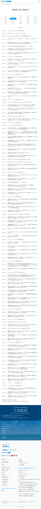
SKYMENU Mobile (5, 479)
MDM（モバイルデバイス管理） (6, 426)
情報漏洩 (3, 430)
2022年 (35, 16)
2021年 (5, 18)
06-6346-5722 (22, 411)
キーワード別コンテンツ (6, 424)
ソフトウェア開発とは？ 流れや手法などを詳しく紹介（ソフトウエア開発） (29, 480)
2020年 (13, 18)
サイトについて (14, 501)
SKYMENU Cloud (6, 477)
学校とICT (3, 490)
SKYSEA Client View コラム (23, 473)
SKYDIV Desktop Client (5, 467)
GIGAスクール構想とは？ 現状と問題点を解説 (25, 487)
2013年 (28, 21)
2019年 (20, 18)
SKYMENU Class (5, 482)
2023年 (28, 16)
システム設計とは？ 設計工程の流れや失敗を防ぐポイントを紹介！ (28, 483)
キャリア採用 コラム (22, 477)
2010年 (13, 23)
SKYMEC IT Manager (6, 470)
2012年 (35, 21)
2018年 (28, 18)
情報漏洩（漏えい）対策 (5, 428)
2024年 (20, 16)
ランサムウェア (4, 435)
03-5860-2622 (22, 409)
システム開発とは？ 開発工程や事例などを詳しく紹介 (27, 482)
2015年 (13, 21)
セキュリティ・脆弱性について (30, 501)
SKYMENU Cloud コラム (22, 475)
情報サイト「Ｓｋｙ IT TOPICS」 (23, 470)
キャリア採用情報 (21, 464)
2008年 (28, 23)
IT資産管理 (4, 437)
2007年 (35, 23)
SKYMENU (3, 474)
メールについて (4, 503)
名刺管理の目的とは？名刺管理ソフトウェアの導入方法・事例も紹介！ (29, 492)
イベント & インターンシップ (23, 463)
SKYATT (4, 472)
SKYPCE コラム (21, 472)
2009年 (20, 23)
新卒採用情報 (21, 461)
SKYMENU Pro (5, 485)
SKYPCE (3, 464)
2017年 (35, 18)
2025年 (13, 16)
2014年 (20, 21)
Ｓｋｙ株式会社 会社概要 (21, 501)
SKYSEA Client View (6, 462)
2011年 (5, 23)
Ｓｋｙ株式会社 (22, 506)
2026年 (5, 16)
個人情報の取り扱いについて (6, 501)
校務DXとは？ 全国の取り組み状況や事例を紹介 (26, 495)
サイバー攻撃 (4, 432)
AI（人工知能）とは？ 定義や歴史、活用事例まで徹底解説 (27, 485)
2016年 (5, 21)
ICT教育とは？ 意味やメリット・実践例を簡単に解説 (26, 489)
